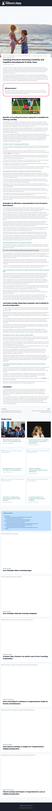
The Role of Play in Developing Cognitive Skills (14, 518)
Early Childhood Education (8, 57)
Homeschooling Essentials (8, 699)
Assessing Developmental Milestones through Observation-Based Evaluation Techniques (22, 527)
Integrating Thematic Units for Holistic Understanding (15, 526)
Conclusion (7, 528)
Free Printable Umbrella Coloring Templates (20, 613)
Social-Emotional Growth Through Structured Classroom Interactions (18, 519)
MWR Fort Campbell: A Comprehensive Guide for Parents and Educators (38, 470)
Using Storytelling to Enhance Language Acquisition (15, 522)
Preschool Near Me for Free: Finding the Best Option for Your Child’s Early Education (38, 441)
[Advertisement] (26, 14)
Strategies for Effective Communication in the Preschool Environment (17, 520)
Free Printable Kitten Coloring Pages (17, 570)
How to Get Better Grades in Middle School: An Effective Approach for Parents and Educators (11, 411)
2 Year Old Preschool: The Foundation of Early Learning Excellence (37, 499)
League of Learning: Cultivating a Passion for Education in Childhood (41, 411)
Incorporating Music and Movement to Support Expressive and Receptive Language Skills (22, 523)
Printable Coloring (7, 568)
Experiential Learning (7, 654)
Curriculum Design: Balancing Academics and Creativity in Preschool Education (19, 524)
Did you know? (7, 515)
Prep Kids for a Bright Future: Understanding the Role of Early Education (12, 499)
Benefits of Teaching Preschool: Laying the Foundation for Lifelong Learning (18, 517)
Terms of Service (29, 807)
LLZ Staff (5, 64)
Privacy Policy (22, 807)
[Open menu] (50, 3)
